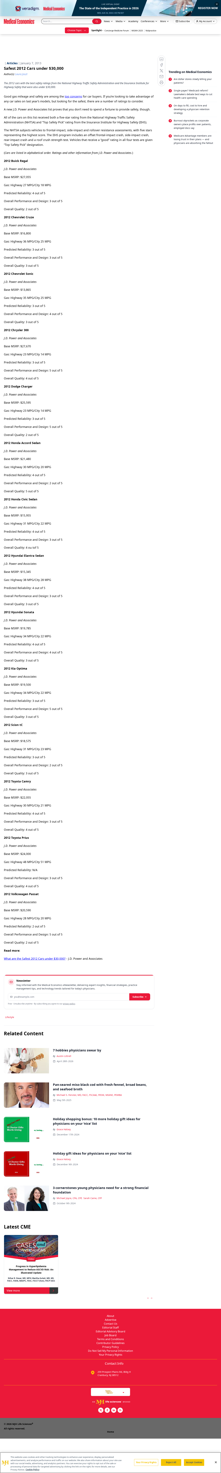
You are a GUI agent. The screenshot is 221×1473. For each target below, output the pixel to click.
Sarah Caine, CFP (92, 1198)
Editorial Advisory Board (110, 1331)
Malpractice (151, 30)
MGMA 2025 (137, 30)
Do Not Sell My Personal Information (110, 1351)
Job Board (110, 1335)
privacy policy (69, 1003)
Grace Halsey (64, 1129)
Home (110, 1431)
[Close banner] (217, 4)
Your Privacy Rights (110, 1354)
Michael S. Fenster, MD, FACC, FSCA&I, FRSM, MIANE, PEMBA (89, 1094)
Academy (133, 21)
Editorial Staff (110, 1327)
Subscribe (138, 996)
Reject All (171, 1462)
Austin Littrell (64, 1056)
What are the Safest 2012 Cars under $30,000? (35, 959)
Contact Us (110, 1323)
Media (119, 21)
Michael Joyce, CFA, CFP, (69, 1198)
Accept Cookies (194, 1462)
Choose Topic (74, 30)
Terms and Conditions (110, 1339)
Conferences (147, 21)
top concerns (73, 96)
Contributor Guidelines (110, 1343)
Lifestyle (9, 1017)
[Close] (215, 1462)
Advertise (110, 1320)
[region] (110, 1462)
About (110, 1316)
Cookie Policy (32, 1469)
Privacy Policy (110, 1347)
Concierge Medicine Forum (117, 30)
